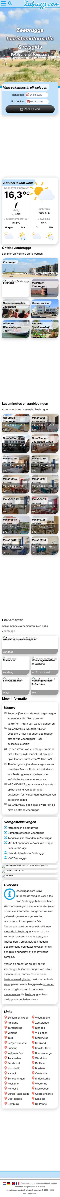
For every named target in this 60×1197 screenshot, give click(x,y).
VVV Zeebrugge (17, 858)
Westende (41, 1083)
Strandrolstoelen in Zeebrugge (26, 853)
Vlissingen (41, 1032)
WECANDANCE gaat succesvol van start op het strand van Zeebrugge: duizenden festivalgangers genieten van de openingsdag (32, 792)
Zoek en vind (32, 109)
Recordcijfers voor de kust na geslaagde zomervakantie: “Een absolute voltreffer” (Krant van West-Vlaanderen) (32, 718)
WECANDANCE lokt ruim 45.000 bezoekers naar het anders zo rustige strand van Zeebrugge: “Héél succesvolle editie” (30, 736)
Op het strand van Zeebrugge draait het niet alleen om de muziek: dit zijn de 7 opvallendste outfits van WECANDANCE (32, 754)
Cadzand (40, 1043)
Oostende (41, 1073)
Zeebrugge (28, 901)
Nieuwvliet (41, 1037)
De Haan (40, 1063)
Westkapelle (42, 1017)
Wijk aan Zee (15, 1053)
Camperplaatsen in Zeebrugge (26, 833)
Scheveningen (16, 1078)
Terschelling (15, 1027)
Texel (11, 1037)
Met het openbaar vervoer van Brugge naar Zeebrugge (31, 845)
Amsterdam (15, 1058)
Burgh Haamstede (18, 1093)
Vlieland (12, 1032)
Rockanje (13, 1083)
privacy (29, 1190)
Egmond (12, 1048)
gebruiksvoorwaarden (15, 1190)
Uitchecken (18, 101)
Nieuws (10, 708)
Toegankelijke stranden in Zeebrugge (30, 838)
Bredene (40, 1068)
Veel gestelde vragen (20, 822)
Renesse (13, 1088)
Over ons (11, 885)
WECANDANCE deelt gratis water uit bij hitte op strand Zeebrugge (31, 807)
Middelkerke (42, 1078)
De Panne (41, 1104)
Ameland (13, 1022)
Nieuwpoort (42, 1088)
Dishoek (40, 1027)
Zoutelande (42, 1022)
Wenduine (41, 1058)
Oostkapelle (15, 1098)
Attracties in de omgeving (23, 827)
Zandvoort (14, 1063)
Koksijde (40, 1098)
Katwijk (12, 1073)
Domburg (13, 1104)
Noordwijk (14, 1068)
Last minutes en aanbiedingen (25, 404)
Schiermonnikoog (18, 1017)
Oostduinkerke (44, 1093)
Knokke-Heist (43, 1048)
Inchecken (18, 94)
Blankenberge (43, 1053)
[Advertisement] (30, 146)
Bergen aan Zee (17, 1043)
